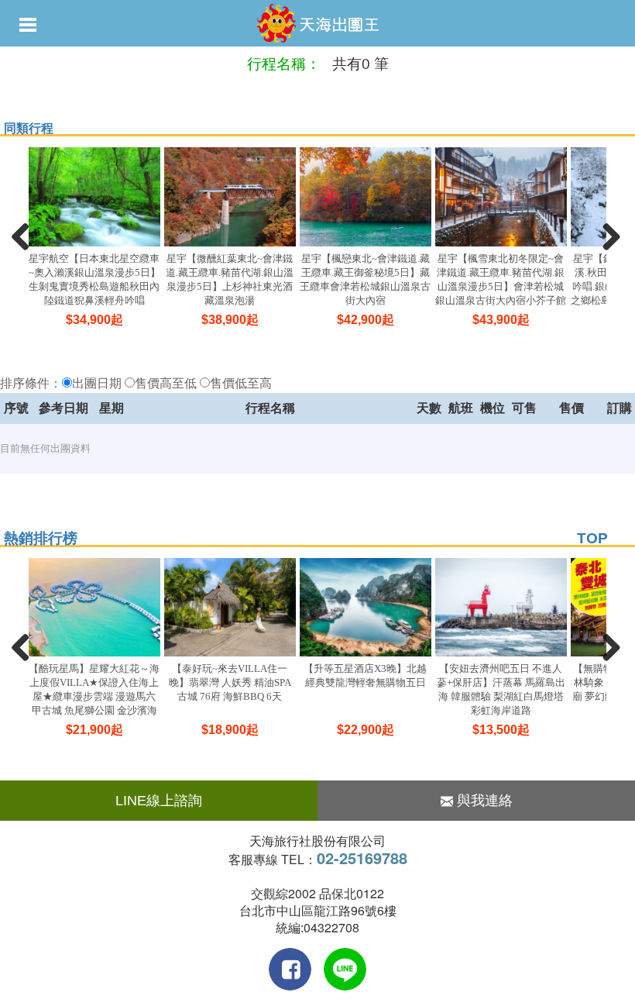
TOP (592, 538)
